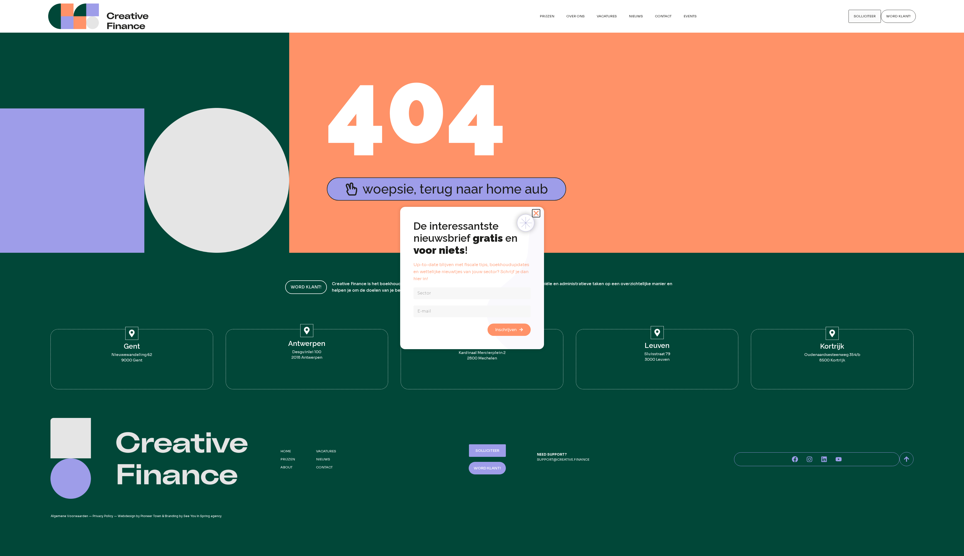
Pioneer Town (151, 516)
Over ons (575, 16)
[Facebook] (795, 459)
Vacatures (607, 16)
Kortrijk (832, 346)
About (286, 467)
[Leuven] (657, 332)
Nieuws (636, 16)
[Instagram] (809, 459)
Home (285, 451)
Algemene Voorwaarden (69, 516)
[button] (536, 213)
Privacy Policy (103, 516)
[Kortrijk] (832, 333)
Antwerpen (306, 343)
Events (690, 16)
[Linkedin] (824, 459)
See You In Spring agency (203, 516)
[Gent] (131, 333)
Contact (663, 16)
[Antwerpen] (306, 330)
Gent (132, 346)
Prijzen (547, 16)
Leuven (657, 345)
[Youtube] (838, 459)
